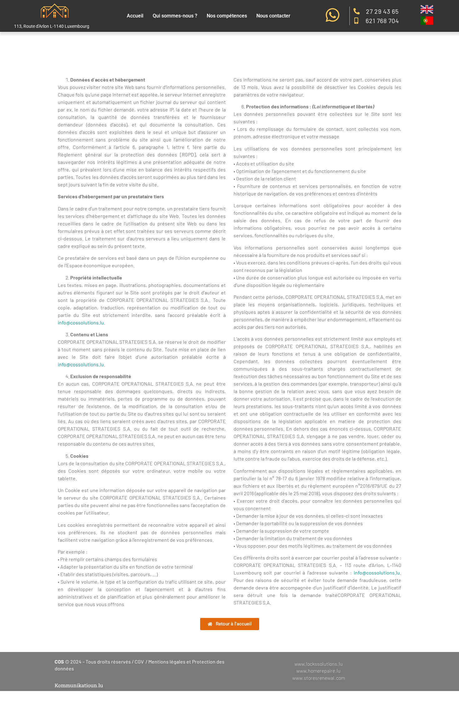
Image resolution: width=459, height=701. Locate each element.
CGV (139, 661)
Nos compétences (227, 16)
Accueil (135, 16)
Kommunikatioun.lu (79, 685)
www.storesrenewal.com (318, 678)
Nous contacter (273, 16)
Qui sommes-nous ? (175, 16)
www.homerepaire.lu (318, 671)
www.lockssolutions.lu (318, 664)
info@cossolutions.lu (81, 322)
